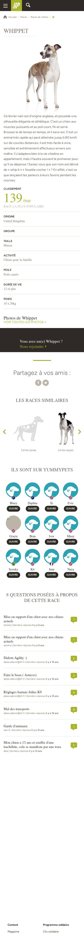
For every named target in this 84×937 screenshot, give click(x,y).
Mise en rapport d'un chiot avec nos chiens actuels (33, 619)
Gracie (13, 536)
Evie (70, 503)
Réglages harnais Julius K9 (23, 692)
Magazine (13, 931)
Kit (32, 569)
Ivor (51, 536)
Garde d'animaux (16, 726)
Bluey (13, 503)
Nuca (70, 569)
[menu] (5, 5)
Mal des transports (16, 709)
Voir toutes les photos (24, 322)
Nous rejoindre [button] (32, 346)
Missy (70, 536)
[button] (38, 383)
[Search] (28, 5)
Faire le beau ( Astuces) (20, 675)
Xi (51, 503)
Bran (33, 536)
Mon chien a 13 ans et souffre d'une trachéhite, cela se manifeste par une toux (32, 744)
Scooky (13, 569)
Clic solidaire (51, 931)
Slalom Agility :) (15, 658)
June (51, 569)
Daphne (32, 503)
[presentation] (4, 433)
